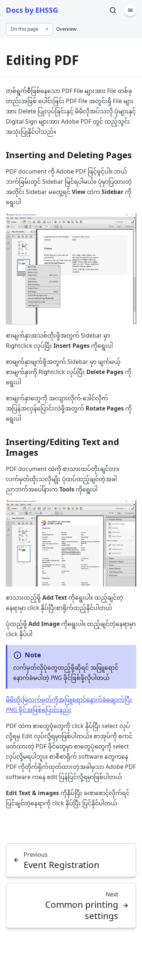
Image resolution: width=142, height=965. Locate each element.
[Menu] (130, 10)
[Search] (113, 10)
